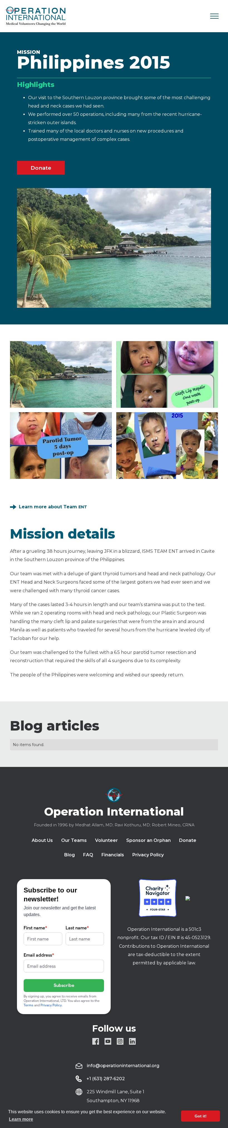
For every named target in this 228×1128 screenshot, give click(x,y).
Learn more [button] (21, 1119)
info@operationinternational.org (123, 1065)
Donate (41, 167)
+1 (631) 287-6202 (105, 1078)
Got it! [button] (201, 1116)
